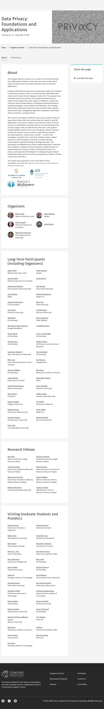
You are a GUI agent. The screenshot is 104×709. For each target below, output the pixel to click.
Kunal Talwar (41, 410)
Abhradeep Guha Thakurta (18, 326)
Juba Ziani (11, 643)
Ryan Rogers (12, 394)
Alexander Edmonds (43, 544)
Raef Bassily (40, 286)
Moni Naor (40, 370)
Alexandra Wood (42, 418)
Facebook (9, 700)
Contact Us (82, 679)
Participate (82, 673)
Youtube (15, 700)
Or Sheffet (40, 402)
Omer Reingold (41, 386)
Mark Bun (11, 457)
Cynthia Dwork (41, 310)
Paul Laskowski (41, 352)
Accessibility (82, 684)
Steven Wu (11, 425)
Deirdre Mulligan (14, 370)
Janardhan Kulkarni (15, 352)
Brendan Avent (13, 525)
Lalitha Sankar (41, 394)
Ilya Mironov (40, 360)
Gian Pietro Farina (43, 552)
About (4, 57)
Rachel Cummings (42, 457)
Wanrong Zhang (42, 635)
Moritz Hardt (12, 334)
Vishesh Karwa (41, 467)
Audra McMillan (42, 477)
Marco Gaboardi (42, 318)
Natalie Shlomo (13, 410)
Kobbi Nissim (49, 224)
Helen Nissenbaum (43, 378)
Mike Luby (11, 360)
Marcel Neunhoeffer (43, 583)
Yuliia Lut (11, 575)
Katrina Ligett (20, 222)
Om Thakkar (40, 617)
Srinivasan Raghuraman (45, 591)
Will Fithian (12, 318)
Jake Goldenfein (14, 559)
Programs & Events (17, 48)
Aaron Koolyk (12, 567)
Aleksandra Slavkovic (23, 233)
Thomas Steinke (42, 488)
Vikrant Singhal (13, 609)
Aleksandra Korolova (15, 477)
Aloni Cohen (12, 544)
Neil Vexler (12, 627)
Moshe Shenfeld (42, 601)
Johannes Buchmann (15, 302)
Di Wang (39, 627)
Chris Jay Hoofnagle (43, 334)
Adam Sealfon (13, 601)
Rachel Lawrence (42, 567)
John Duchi (12, 310)
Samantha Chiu (42, 536)
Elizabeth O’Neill (14, 591)
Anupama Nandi (14, 583)
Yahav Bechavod (42, 525)
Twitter (3, 700)
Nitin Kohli (40, 559)
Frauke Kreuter (41, 342)
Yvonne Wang (13, 635)
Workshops (16, 57)
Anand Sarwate (13, 402)
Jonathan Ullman (14, 418)
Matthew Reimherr (15, 488)
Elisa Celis (39, 302)
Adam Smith (19, 214)
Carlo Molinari (41, 575)
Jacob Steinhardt (42, 609)
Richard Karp (13, 342)
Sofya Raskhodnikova (16, 386)
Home (4, 48)
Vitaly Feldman (49, 214)
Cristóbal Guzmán (42, 326)
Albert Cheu (12, 536)
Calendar (53, 684)
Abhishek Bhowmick (43, 294)
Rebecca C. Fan (13, 552)
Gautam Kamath (14, 467)
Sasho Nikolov (13, 378)
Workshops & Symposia (58, 679)
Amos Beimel (12, 294)
